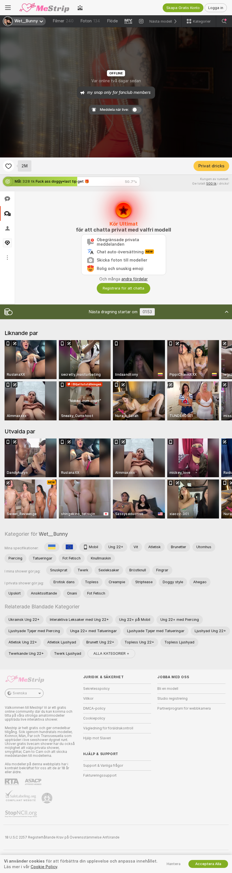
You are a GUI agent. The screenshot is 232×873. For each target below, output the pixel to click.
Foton (90, 20)
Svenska (20, 693)
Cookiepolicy (94, 718)
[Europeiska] (69, 547)
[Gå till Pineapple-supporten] (47, 798)
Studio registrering (172, 699)
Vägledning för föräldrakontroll (108, 728)
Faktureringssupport (100, 775)
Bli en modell (167, 689)
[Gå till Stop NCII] (21, 814)
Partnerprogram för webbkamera (184, 708)
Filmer (63, 20)
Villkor (88, 699)
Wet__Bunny (53, 534)
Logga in (215, 8)
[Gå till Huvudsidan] (44, 7)
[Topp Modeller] (80, 7)
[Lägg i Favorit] (8, 166)
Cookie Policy (44, 867)
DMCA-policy (94, 708)
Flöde (112, 20)
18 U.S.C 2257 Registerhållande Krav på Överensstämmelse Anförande (62, 837)
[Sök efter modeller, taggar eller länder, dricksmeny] (224, 21)
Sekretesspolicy (96, 689)
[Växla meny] (8, 7)
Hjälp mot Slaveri (97, 738)
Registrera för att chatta (123, 288)
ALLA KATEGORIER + (111, 653)
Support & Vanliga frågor (103, 766)
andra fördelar (134, 279)
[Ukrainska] (51, 547)
